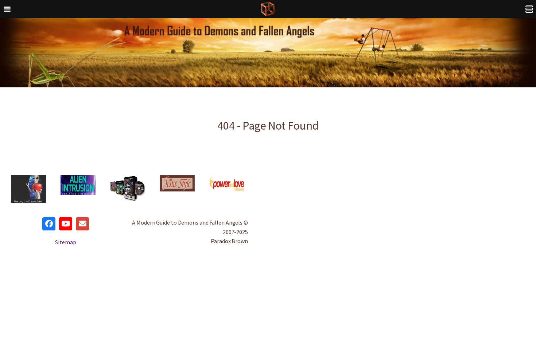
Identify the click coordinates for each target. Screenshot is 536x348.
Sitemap (65, 242)
